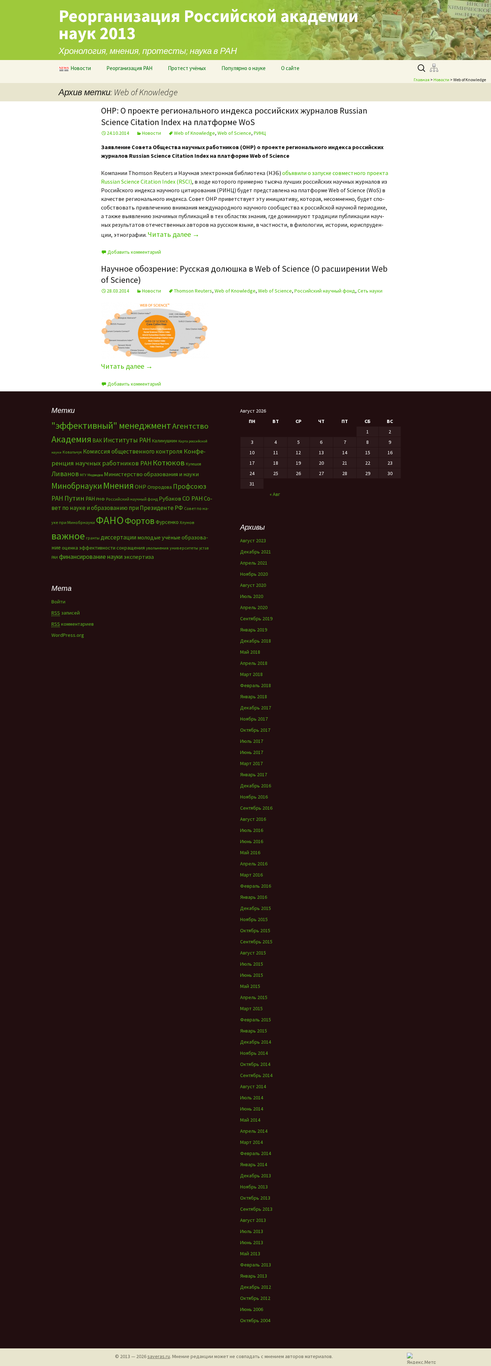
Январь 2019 (253, 629)
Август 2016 (253, 819)
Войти (58, 601)
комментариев (72, 624)
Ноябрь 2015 (254, 919)
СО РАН (192, 498)
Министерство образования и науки (151, 474)
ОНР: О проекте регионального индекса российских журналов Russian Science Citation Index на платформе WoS (234, 116)
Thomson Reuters (193, 291)
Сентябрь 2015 (256, 941)
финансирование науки (91, 556)
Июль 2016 (251, 830)
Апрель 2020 (253, 607)
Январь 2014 (253, 1164)
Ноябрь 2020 (254, 574)
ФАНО (110, 520)
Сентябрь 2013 (256, 1209)
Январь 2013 (253, 1276)
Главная (422, 79)
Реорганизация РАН (129, 68)
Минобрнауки (76, 485)
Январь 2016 (253, 897)
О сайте (290, 68)
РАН (90, 498)
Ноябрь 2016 (254, 797)
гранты (93, 538)
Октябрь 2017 (255, 730)
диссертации (118, 537)
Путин (74, 497)
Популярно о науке (243, 68)
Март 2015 (251, 1008)
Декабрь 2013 (255, 1175)
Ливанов (65, 473)
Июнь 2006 (251, 1309)
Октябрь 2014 (255, 1064)
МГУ (83, 475)
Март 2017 (251, 763)
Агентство (190, 426)
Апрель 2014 (253, 1131)
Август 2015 (253, 952)
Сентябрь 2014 (256, 1075)
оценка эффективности (88, 547)
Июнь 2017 (251, 752)
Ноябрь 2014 (254, 1053)
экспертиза (139, 556)
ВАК (97, 440)
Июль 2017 (251, 741)
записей (65, 613)
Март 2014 (251, 1142)
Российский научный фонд (324, 291)
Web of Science (234, 133)
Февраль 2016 (255, 886)
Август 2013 (253, 1220)
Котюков (169, 462)
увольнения (157, 548)
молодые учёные (158, 537)
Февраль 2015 (255, 1019)
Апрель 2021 (253, 563)
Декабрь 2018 (255, 641)
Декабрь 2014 (255, 1042)
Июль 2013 (251, 1231)
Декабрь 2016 (255, 785)
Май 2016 (250, 852)
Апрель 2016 (253, 863)
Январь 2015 (253, 1030)
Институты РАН (127, 440)
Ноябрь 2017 (254, 719)
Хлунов (187, 522)
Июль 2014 (251, 1097)
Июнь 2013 (251, 1242)
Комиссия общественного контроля (133, 451)
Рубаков (170, 498)
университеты (184, 548)
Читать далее (173, 234)
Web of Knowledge (194, 133)
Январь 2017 (253, 774)
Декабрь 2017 (255, 707)
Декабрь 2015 (255, 908)
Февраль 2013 (255, 1264)
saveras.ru (158, 1356)
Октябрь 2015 (255, 930)
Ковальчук (72, 452)
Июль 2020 (251, 596)
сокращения (130, 547)
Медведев (95, 475)
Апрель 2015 (253, 997)
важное (68, 535)
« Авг (275, 494)
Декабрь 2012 (255, 1287)
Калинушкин (164, 441)
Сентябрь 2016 (256, 808)
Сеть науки (370, 291)
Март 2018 (251, 674)
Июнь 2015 (251, 975)
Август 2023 (253, 540)
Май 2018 (250, 652)
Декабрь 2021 (255, 551)
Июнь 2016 (251, 841)
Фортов (140, 520)
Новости (80, 68)
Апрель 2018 (253, 663)
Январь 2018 (253, 696)
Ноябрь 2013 (254, 1186)
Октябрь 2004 (255, 1320)
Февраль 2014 (255, 1153)
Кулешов (193, 463)
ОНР (140, 486)
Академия (71, 439)
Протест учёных (187, 68)
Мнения (118, 485)
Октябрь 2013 (255, 1198)
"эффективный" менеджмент (111, 425)
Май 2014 (250, 1120)
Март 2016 (251, 874)
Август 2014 (253, 1086)
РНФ (100, 499)
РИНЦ (260, 133)
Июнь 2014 (251, 1108)
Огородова (159, 487)
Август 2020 (253, 585)
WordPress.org (67, 635)
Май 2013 (250, 1253)
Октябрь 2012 (255, 1298)
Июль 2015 (251, 964)
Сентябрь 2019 (256, 618)
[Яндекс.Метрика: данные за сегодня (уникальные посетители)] (421, 1358)
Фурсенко (167, 522)
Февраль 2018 (255, 685)
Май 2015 (250, 986)
